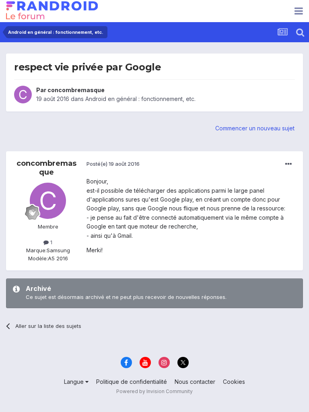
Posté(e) (113, 164)
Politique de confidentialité (131, 381)
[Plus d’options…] (288, 164)
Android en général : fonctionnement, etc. (140, 98)
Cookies (234, 381)
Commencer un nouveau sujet (255, 128)
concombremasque (76, 90)
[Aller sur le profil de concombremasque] (23, 94)
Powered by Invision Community (154, 391)
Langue (74, 381)
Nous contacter (195, 381)
